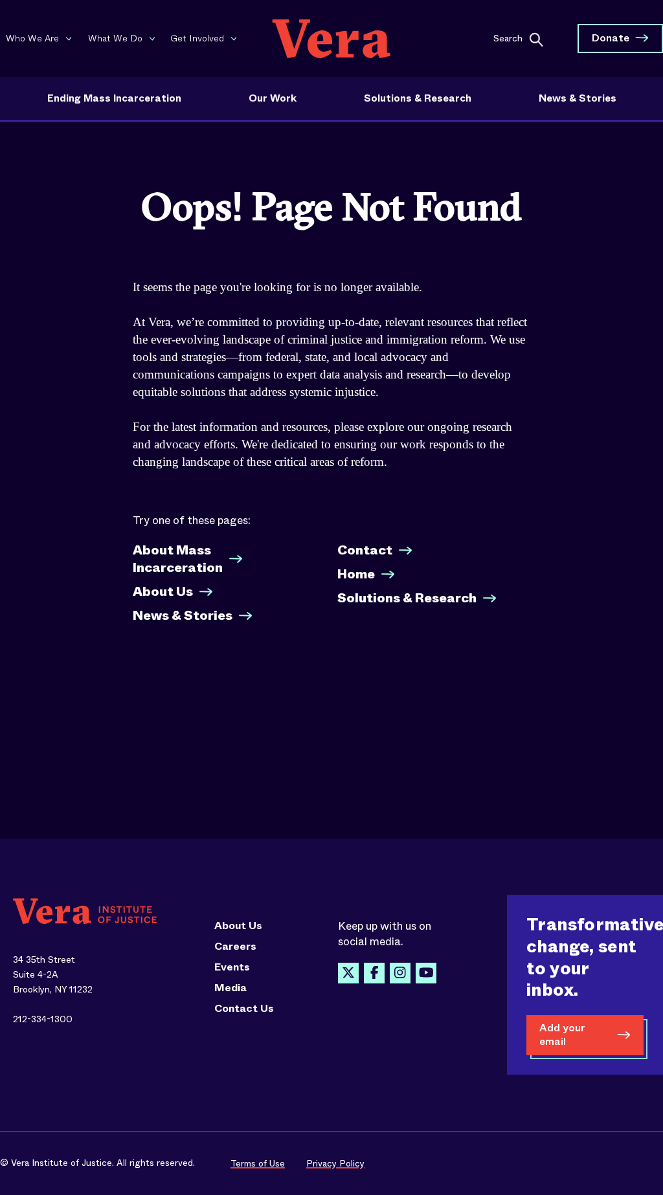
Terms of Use (257, 1163)
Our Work (273, 98)
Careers (235, 946)
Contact (364, 550)
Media (230, 988)
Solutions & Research (417, 98)
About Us (163, 591)
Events (232, 967)
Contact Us (244, 1008)
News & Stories (577, 98)
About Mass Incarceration (178, 559)
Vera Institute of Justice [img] (331, 38)
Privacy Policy (335, 1163)
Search (508, 37)
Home (356, 574)
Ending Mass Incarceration (114, 98)
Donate (610, 37)
